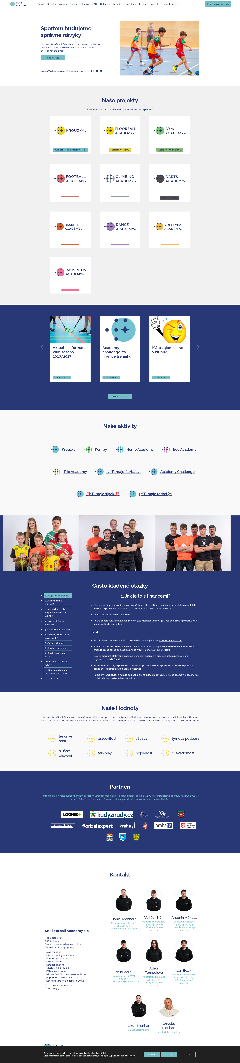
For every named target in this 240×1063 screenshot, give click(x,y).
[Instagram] (101, 71)
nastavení (130, 1056)
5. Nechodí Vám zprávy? (57, 629)
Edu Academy (184, 449)
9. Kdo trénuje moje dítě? (55, 655)
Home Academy (140, 449)
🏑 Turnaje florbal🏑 (123, 472)
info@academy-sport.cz (122, 678)
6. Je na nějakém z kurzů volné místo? (57, 636)
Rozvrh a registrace (218, 4)
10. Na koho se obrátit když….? (56, 663)
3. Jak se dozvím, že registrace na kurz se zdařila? (56, 612)
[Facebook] (92, 71)
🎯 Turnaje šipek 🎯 (102, 494)
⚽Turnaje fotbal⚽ (155, 494)
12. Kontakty (51, 678)
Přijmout (152, 1054)
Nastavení (186, 1054)
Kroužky (69, 449)
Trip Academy (75, 472)
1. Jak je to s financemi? (57, 595)
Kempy (101, 449)
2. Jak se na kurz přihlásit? (53, 602)
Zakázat (169, 1054)
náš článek (115, 659)
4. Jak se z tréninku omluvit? (54, 623)
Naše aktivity (53, 57)
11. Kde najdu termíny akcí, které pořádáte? (56, 672)
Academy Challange (177, 472)
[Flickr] (97, 71)
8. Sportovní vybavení (56, 648)
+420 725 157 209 (64, 947)
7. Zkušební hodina (54, 643)
